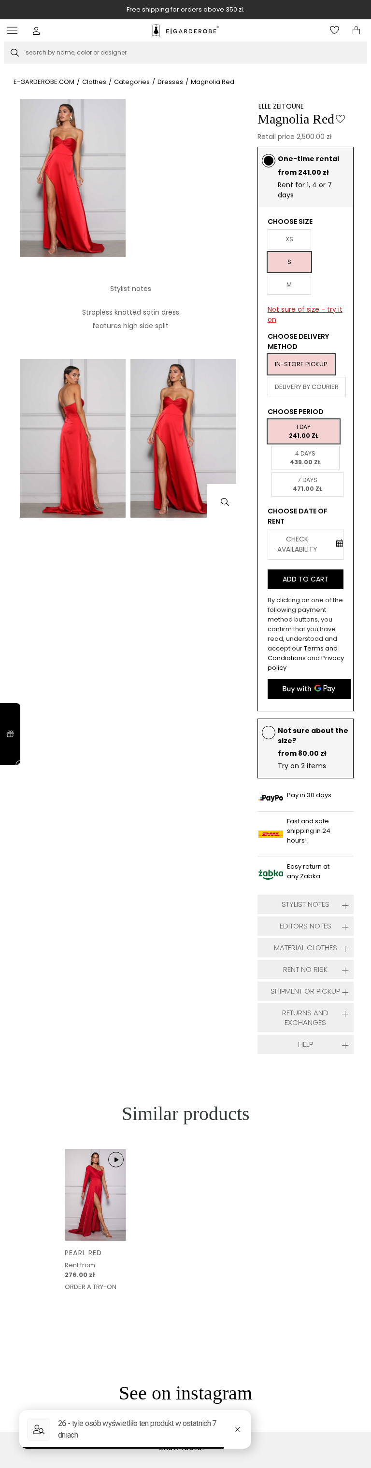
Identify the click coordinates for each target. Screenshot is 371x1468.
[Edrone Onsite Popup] (185, 734)
